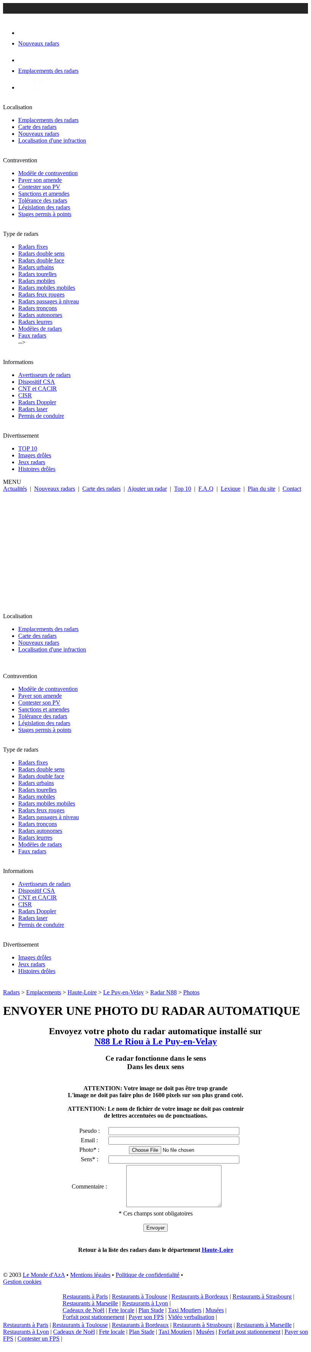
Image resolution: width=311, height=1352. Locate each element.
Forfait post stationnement (93, 1317)
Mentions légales (90, 1275)
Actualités (15, 488)
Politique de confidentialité (147, 1275)
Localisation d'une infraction (52, 140)
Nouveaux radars (38, 133)
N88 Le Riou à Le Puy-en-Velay (155, 1041)
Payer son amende (40, 180)
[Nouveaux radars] (24, 33)
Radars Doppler (37, 402)
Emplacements (43, 992)
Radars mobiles (36, 281)
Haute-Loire (82, 992)
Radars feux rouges (41, 294)
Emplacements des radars (48, 120)
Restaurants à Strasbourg (262, 1296)
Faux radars (32, 335)
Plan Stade (151, 1310)
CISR (25, 395)
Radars (11, 992)
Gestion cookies (22, 1281)
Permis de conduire (41, 416)
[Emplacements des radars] (24, 60)
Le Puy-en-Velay (123, 992)
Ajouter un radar (147, 488)
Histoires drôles (36, 469)
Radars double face (41, 260)
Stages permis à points (44, 214)
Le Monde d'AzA (44, 1275)
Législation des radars (44, 207)
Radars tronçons (37, 308)
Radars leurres (35, 322)
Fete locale (121, 1310)
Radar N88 (163, 992)
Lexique (230, 488)
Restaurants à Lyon (145, 1303)
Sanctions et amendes (43, 193)
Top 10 (182, 488)
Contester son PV (39, 187)
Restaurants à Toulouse (139, 1296)
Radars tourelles (37, 274)
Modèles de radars (40, 328)
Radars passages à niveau (48, 301)
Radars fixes (33, 246)
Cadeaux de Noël (83, 1310)
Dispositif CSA (36, 381)
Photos (191, 992)
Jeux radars (31, 462)
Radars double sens (41, 253)
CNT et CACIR (37, 388)
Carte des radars (37, 127)
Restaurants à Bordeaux (199, 1296)
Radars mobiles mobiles (46, 287)
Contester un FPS (38, 1338)
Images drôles (34, 455)
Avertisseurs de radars (44, 375)
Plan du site (261, 488)
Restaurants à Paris (85, 1296)
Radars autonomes (40, 315)
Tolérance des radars (42, 200)
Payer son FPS (146, 1317)
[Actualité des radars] (37, 87)
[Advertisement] (155, 549)
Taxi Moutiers (184, 1310)
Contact (292, 488)
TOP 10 (27, 448)
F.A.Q (206, 488)
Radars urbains (36, 267)
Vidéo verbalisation (191, 1317)
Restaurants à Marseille (90, 1303)
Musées (215, 1310)
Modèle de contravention (48, 173)
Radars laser (32, 409)
